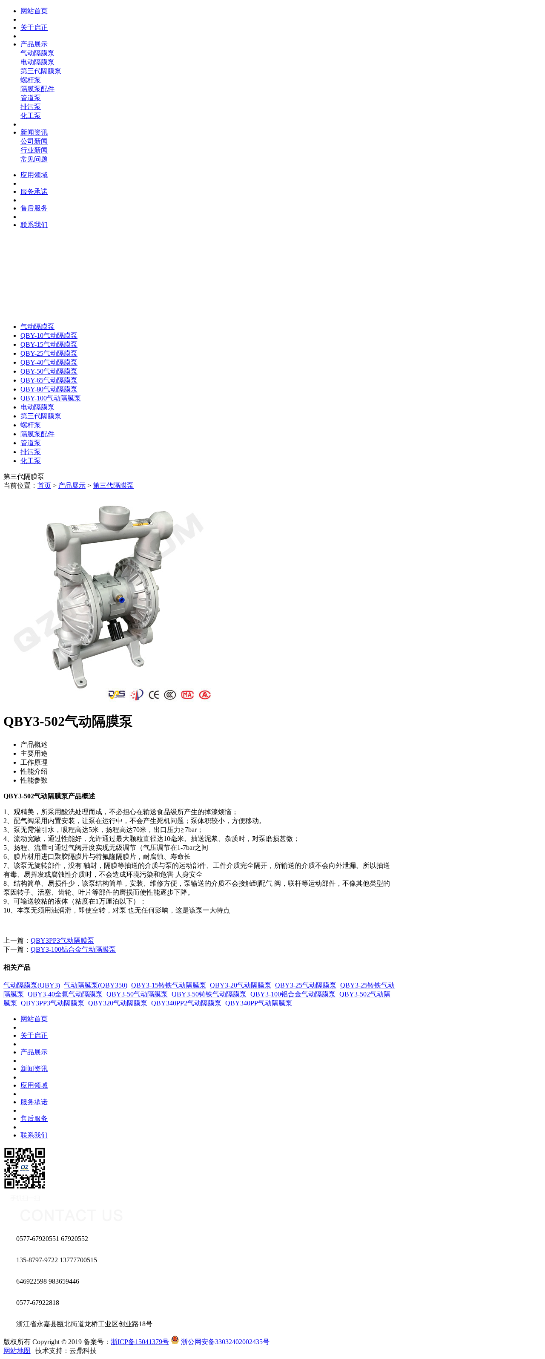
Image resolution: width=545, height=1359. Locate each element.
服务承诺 (34, 1102)
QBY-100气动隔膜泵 (50, 398)
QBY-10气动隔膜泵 (48, 335)
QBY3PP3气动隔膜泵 (62, 940)
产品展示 (72, 485)
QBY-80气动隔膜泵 (48, 389)
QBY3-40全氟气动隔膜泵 (65, 994)
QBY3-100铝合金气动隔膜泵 (73, 949)
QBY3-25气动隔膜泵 (305, 985)
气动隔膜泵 (37, 53)
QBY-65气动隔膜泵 (48, 380)
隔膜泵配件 (37, 88)
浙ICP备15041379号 (140, 1341)
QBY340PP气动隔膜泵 (258, 1003)
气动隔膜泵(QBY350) (95, 985)
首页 (44, 485)
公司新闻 (34, 141)
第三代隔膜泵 (40, 71)
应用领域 (34, 1085)
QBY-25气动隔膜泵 (48, 353)
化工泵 (30, 115)
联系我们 (34, 1135)
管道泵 (30, 97)
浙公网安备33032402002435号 (224, 1341)
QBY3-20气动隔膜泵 (240, 985)
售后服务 (34, 1118)
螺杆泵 (30, 79)
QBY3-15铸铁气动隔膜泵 (168, 985)
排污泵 (30, 106)
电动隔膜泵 (37, 62)
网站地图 (17, 1350)
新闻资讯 (34, 1068)
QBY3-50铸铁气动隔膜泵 (209, 994)
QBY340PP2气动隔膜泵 (186, 1003)
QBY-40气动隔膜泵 (48, 362)
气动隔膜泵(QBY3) (31, 985)
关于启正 (34, 1035)
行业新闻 (34, 150)
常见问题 (34, 159)
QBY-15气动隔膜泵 (48, 344)
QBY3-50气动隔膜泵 (137, 994)
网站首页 (34, 1018)
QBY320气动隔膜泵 (117, 1003)
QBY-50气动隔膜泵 (48, 371)
